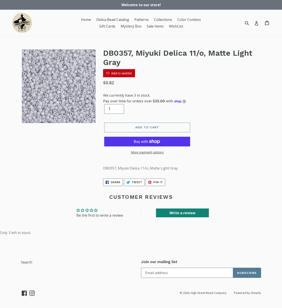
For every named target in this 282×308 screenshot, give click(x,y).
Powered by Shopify (247, 293)
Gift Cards (107, 26)
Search (26, 262)
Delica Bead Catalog (112, 19)
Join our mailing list (159, 262)
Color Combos (189, 19)
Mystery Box (131, 26)
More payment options (147, 152)
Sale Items (155, 26)
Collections (163, 19)
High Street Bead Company (208, 293)
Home (86, 19)
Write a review (182, 212)
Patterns (141, 19)
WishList (176, 26)
